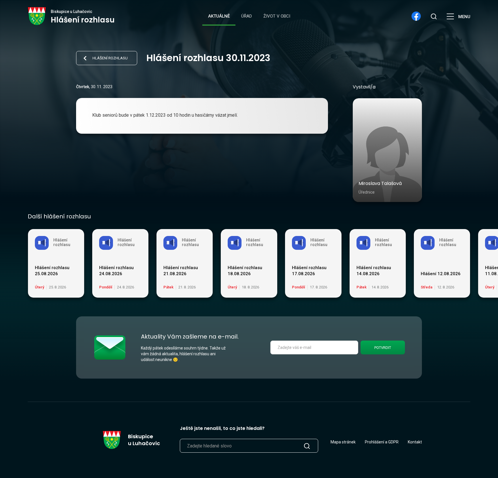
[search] (433, 16)
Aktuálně (219, 16)
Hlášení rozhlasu (110, 58)
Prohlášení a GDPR (382, 442)
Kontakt (415, 442)
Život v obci (276, 16)
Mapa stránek (343, 442)
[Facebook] (416, 16)
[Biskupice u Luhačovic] (37, 16)
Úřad (246, 16)
